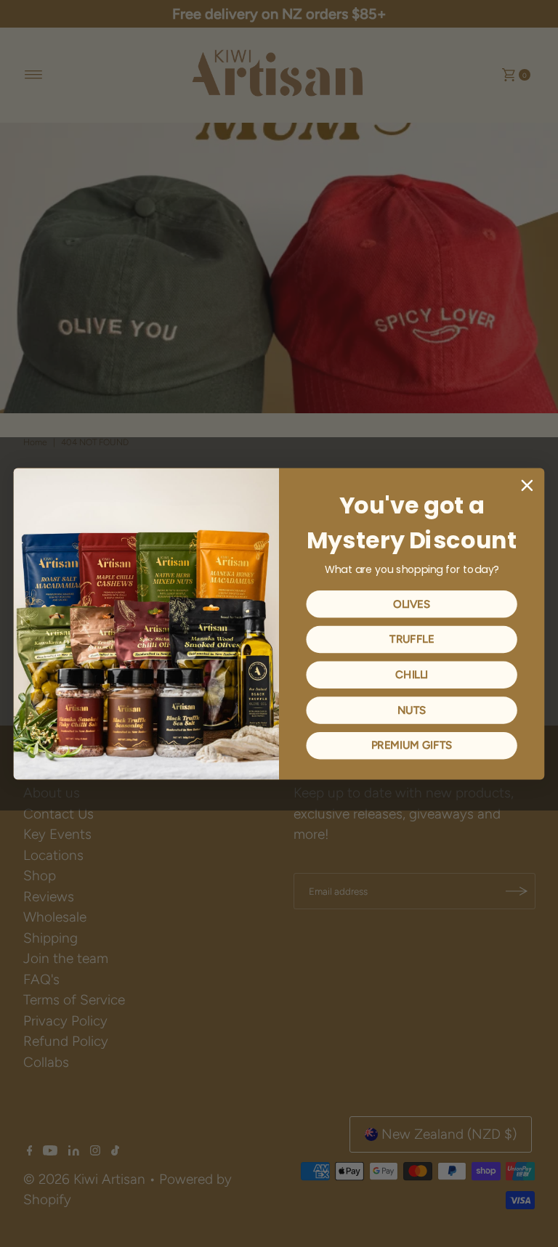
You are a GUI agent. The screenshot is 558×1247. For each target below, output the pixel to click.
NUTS (411, 709)
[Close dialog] (527, 485)
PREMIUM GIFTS (411, 745)
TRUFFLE (411, 639)
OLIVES (411, 603)
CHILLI (411, 674)
